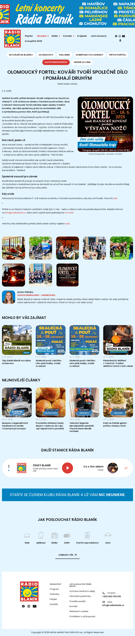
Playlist (53, 599)
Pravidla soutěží (77, 601)
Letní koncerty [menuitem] (99, 35)
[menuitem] (120, 40)
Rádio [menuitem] (55, 35)
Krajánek (64, 54)
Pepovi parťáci (117, 54)
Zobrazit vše (66, 554)
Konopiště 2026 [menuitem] (33, 41)
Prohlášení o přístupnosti (82, 616)
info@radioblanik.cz (113, 605)
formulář (69, 212)
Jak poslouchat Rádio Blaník (80, 585)
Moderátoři (55, 584)
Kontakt (73, 606)
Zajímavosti (46, 54)
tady (67, 223)
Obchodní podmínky (80, 596)
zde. (116, 198)
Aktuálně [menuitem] (41, 35)
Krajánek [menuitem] (82, 35)
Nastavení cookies (78, 611)
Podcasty (54, 594)
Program (54, 589)
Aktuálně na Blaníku (21, 54)
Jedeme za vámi (81, 62)
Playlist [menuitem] (29, 35)
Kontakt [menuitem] (67, 35)
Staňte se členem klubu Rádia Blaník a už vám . (67, 494)
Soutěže (54, 604)
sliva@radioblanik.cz (15, 212)
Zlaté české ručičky (56, 62)
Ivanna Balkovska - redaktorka (36, 295)
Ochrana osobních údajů (82, 591)
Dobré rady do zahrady (89, 54)
